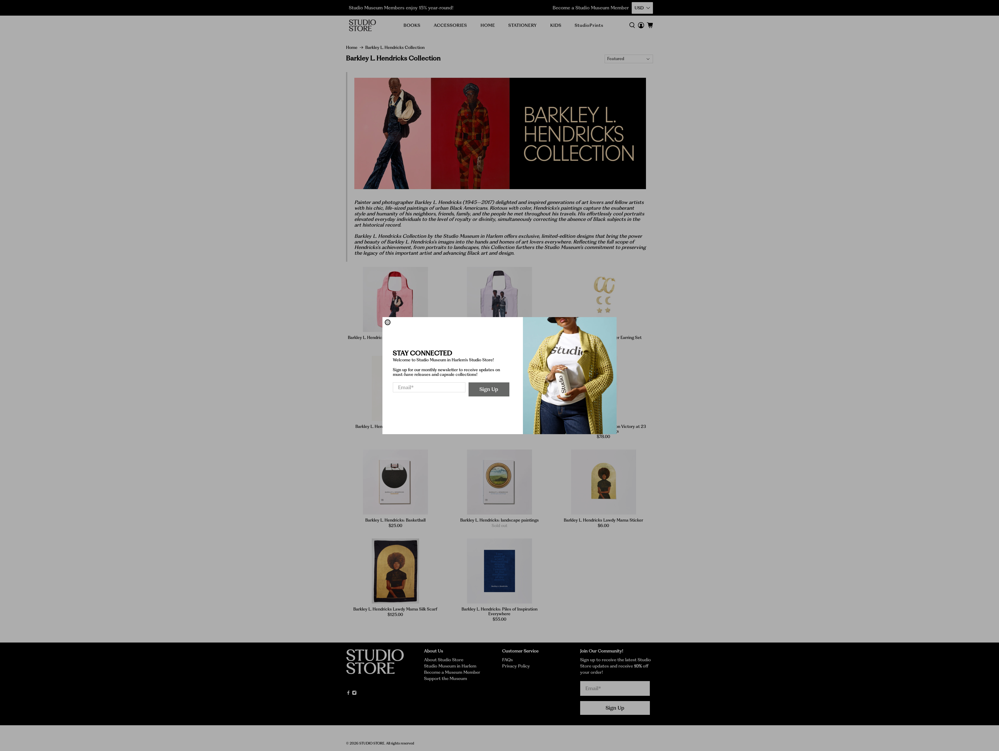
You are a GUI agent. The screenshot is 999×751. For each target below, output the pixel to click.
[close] (387, 322)
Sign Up (488, 389)
